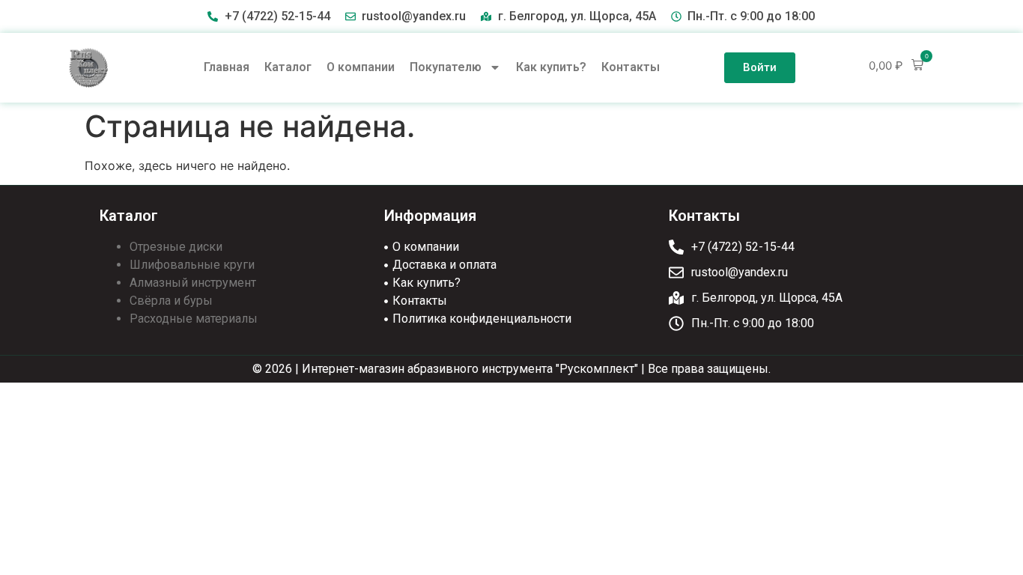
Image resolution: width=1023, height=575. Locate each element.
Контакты (630, 67)
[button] (896, 65)
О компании (361, 67)
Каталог (288, 67)
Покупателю (446, 67)
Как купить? (551, 67)
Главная (226, 67)
